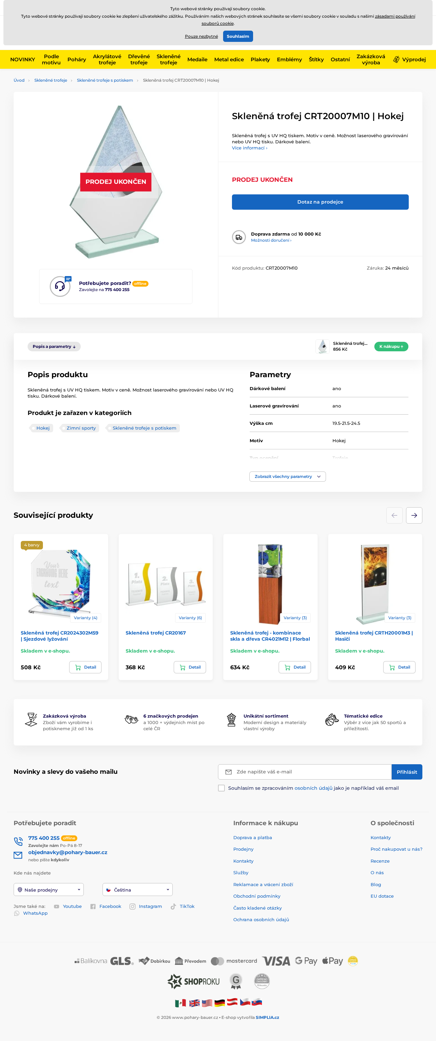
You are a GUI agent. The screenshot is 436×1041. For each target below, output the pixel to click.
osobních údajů (313, 788)
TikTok (187, 906)
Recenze (380, 861)
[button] (288, 476)
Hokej (43, 428)
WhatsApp (35, 913)
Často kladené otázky (257, 908)
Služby (240, 872)
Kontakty (243, 861)
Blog (376, 884)
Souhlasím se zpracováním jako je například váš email (313, 788)
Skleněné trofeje (50, 80)
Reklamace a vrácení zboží (264, 884)
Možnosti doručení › (271, 240)
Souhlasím (238, 36)
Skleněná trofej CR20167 (156, 633)
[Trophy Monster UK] (194, 1002)
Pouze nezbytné (201, 36)
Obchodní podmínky (256, 896)
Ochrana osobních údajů (261, 919)
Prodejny (243, 849)
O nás (377, 872)
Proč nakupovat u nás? (396, 849)
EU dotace (382, 896)
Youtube (72, 906)
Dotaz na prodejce (320, 202)
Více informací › (249, 147)
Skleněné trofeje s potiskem (105, 80)
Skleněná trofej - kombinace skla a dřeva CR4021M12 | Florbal (270, 636)
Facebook (110, 906)
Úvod (19, 80)
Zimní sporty (81, 428)
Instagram (150, 906)
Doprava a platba (252, 837)
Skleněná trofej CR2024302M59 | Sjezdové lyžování (59, 636)
